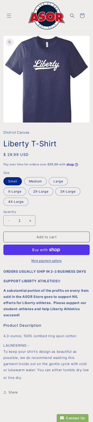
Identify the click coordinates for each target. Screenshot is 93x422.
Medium (35, 181)
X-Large (14, 191)
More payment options (46, 260)
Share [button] (13, 392)
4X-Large (16, 202)
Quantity (9, 211)
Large (58, 181)
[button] (9, 16)
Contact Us (74, 418)
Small (12, 181)
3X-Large (68, 191)
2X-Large (41, 191)
